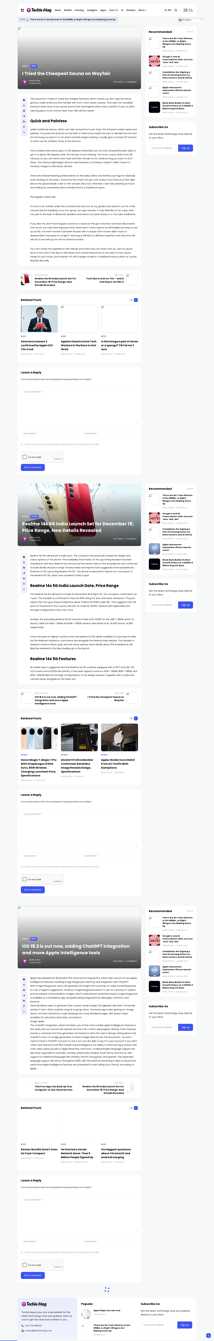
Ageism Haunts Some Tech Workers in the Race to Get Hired (79, 345)
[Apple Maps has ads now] (27, 19)
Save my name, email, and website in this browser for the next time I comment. (62, 444)
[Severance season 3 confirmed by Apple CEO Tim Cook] (39, 319)
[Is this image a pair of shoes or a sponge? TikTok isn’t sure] (119, 319)
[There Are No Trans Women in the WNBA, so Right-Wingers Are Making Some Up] (154, 42)
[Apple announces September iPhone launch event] (154, 91)
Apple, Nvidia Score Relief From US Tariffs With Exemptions (118, 764)
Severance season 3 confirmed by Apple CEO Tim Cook (37, 345)
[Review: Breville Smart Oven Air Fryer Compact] (39, 1127)
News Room (34, 80)
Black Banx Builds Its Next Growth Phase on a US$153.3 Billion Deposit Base (177, 106)
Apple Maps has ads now (43, 19)
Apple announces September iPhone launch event (176, 90)
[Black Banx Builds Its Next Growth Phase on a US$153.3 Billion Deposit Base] (154, 107)
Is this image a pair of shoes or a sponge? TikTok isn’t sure (119, 345)
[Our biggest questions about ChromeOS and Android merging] (119, 1127)
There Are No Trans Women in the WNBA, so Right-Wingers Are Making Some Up (177, 42)
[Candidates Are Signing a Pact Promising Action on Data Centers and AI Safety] (154, 76)
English (186, 19)
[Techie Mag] (37, 10)
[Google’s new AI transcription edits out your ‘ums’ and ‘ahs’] (154, 61)
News (22, 19)
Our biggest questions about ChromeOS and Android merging (116, 1153)
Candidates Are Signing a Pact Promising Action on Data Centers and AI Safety (177, 75)
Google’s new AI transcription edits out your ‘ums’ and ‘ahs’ (177, 59)
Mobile (34, 516)
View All (190, 32)
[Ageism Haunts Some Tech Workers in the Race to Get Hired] (79, 319)
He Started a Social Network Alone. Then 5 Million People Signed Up (77, 1153)
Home (24, 66)
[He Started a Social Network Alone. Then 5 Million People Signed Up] (79, 1127)
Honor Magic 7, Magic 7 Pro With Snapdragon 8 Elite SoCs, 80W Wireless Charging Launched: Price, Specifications (39, 767)
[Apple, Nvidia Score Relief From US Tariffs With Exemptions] (119, 737)
